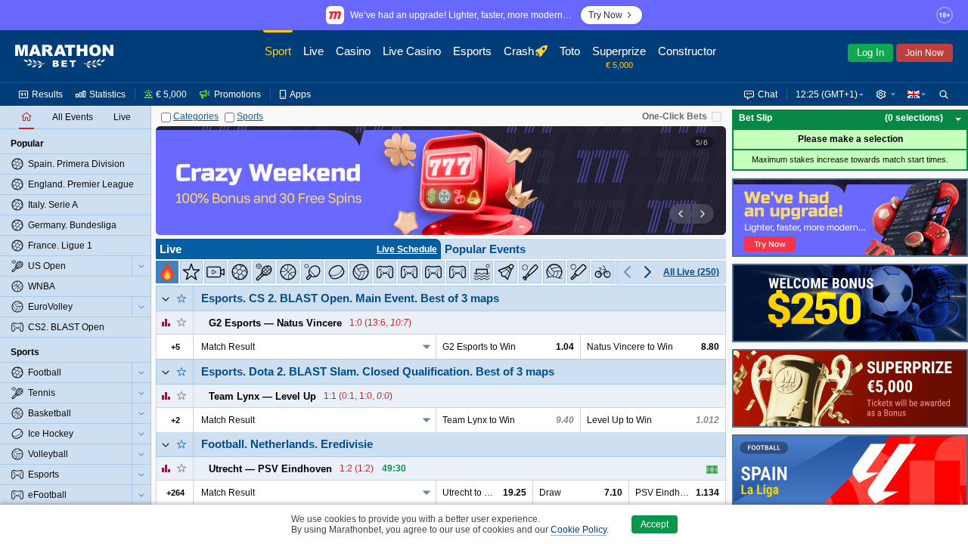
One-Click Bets (674, 116)
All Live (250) (691, 272)
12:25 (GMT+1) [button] (827, 94)
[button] (885, 94)
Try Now (605, 15)
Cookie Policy (579, 529)
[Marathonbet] (64, 56)
